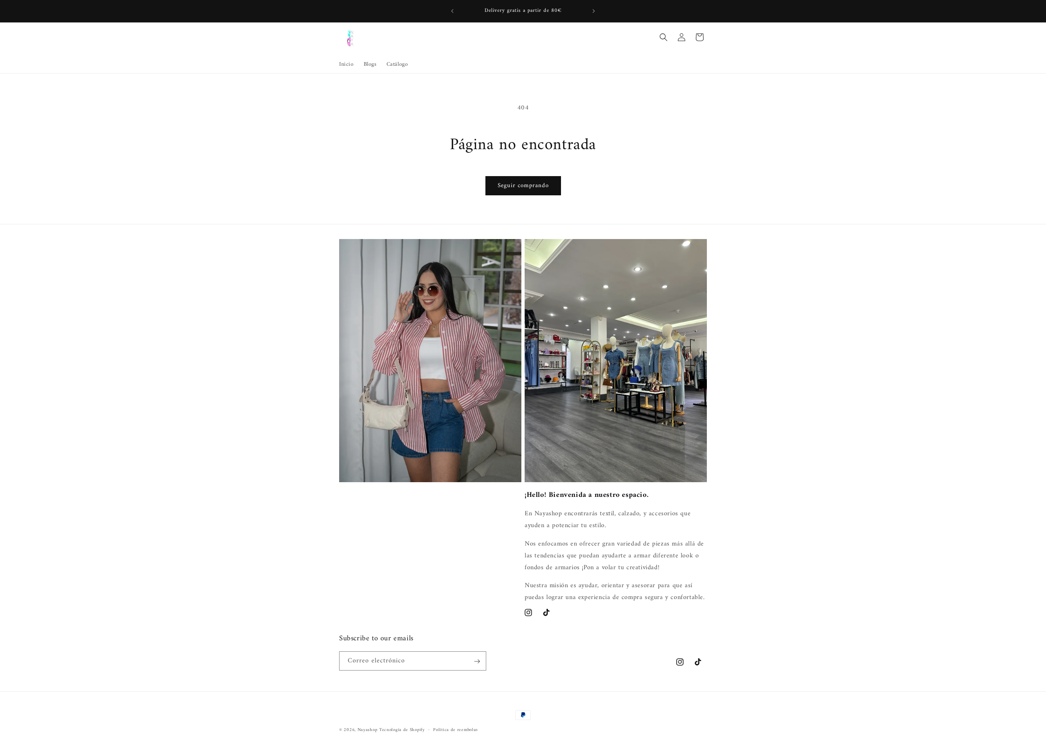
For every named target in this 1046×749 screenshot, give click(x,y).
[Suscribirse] (477, 661)
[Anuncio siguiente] (594, 11)
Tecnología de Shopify (402, 730)
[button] (664, 37)
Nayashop (368, 730)
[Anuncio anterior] (452, 11)
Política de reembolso (455, 729)
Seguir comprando (523, 185)
